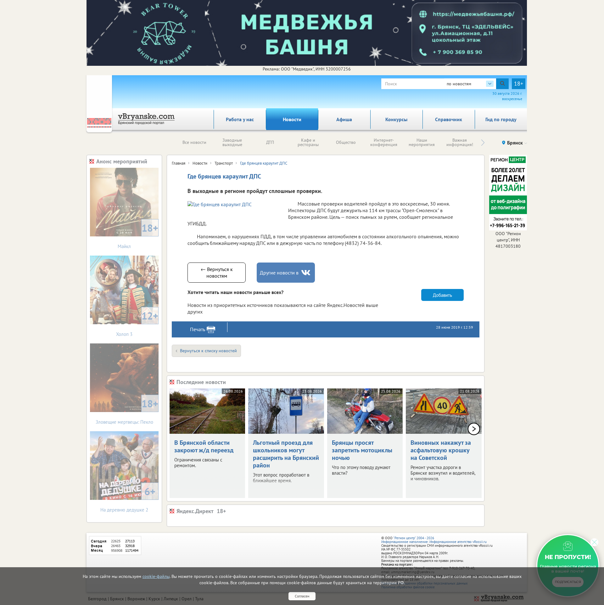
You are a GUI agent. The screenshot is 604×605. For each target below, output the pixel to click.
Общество (346, 142)
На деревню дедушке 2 (127, 499)
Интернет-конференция (383, 142)
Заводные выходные (232, 142)
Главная (178, 163)
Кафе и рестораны (308, 142)
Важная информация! (459, 142)
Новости (292, 119)
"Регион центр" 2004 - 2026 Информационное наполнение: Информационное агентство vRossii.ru (434, 540)
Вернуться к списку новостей (208, 350)
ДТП (270, 142)
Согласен (302, 596)
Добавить (442, 295)
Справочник (448, 119)
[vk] (306, 273)
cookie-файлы (156, 576)
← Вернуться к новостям (217, 272)
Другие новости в (279, 272)
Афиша (344, 119)
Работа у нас (240, 119)
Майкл (138, 235)
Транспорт (224, 163)
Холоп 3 (137, 323)
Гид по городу (501, 119)
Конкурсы (396, 119)
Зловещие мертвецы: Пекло (127, 411)
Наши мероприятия (422, 142)
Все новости (194, 142)
